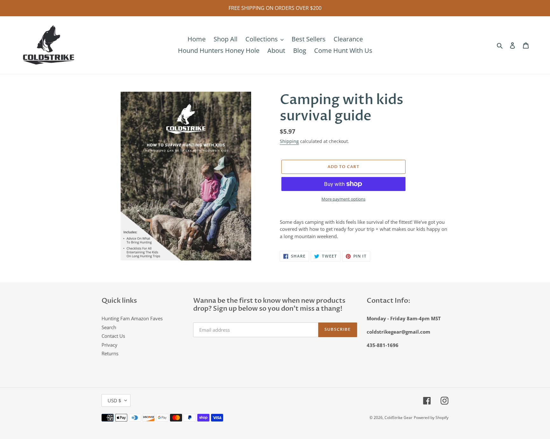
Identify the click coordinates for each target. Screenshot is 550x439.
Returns (110, 353)
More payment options (343, 199)
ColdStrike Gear (398, 417)
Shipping (289, 141)
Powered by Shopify (431, 417)
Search (109, 327)
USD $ (114, 400)
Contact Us (113, 336)
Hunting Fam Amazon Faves (132, 318)
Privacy (109, 345)
